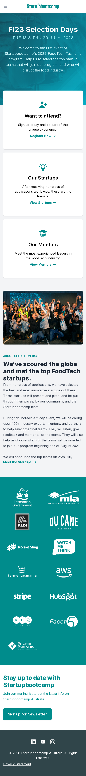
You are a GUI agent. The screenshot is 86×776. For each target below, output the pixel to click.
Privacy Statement (17, 764)
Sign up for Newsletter (27, 714)
